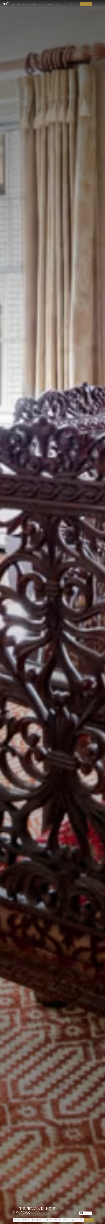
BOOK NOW (88, 1219)
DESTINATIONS (16, 4)
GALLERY (87, 1213)
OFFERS (40, 4)
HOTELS (24, 4)
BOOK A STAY (85, 4)
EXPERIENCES (33, 4)
